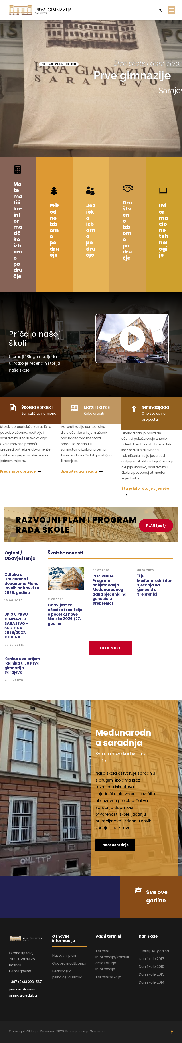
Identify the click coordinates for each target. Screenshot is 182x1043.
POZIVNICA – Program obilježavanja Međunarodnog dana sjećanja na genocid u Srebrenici (110, 589)
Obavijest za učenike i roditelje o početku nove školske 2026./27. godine (65, 614)
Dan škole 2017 (151, 958)
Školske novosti (65, 553)
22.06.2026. (14, 645)
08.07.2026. (101, 570)
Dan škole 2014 (151, 982)
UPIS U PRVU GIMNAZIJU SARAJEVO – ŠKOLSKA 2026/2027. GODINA (16, 626)
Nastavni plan (64, 955)
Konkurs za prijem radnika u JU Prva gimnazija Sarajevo (22, 665)
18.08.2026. (14, 600)
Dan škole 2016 (151, 966)
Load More (110, 648)
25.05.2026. (14, 680)
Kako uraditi (94, 413)
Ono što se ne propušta (154, 416)
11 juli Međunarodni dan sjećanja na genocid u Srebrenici (154, 585)
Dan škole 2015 (151, 974)
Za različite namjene (38, 413)
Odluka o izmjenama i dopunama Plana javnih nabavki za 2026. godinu (21, 583)
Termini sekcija (108, 977)
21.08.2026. (56, 599)
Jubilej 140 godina (154, 951)
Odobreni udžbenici (69, 963)
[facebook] (172, 1031)
